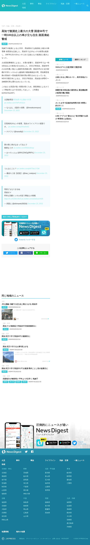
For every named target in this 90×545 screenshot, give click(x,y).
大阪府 (4, 509)
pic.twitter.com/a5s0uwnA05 (32, 199)
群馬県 (25, 480)
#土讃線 (23, 100)
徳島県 (6, 382)
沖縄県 (69, 527)
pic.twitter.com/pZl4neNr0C (18, 127)
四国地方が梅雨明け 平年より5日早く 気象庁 (20, 379)
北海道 (4, 473)
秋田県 (4, 487)
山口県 (25, 516)
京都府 (4, 506)
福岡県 (69, 502)
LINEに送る (43, 253)
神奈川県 (26, 494)
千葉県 (25, 487)
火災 (24, 4)
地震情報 (5, 532)
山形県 (4, 490)
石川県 (47, 480)
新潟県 (47, 473)
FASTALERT (65, 538)
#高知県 (16, 100)
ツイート (12, 253)
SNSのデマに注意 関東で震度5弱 (68, 67)
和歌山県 (5, 520)
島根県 (25, 506)
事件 (32, 4)
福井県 (47, 483)
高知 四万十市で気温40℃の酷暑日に (16, 336)
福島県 (4, 494)
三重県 (69, 483)
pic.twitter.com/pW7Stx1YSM (28, 169)
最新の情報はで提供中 (15, 217)
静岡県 (69, 476)
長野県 (47, 490)
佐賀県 (69, 506)
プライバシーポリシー (32, 538)
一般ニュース (79, 4)
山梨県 (47, 487)
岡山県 (25, 509)
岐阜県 (69, 473)
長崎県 (69, 509)
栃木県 (25, 476)
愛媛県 (18, 382)
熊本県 (69, 513)
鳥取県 (25, 502)
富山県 (47, 476)
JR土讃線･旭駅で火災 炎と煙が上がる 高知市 (19, 304)
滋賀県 (4, 502)
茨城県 (25, 473)
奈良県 (4, 516)
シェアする (27, 253)
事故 (39, 4)
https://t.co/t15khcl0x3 (12, 199)
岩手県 (4, 480)
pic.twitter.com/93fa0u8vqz (24, 148)
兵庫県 (4, 513)
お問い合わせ (56, 538)
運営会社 (22, 538)
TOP (3, 26)
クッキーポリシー (45, 538)
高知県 (18, 26)
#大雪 (28, 100)
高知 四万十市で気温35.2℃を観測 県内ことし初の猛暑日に (25, 368)
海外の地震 (20, 532)
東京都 (25, 490)
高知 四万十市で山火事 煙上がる (15, 346)
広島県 (25, 513)
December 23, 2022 (12, 110)
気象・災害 (65, 4)
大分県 (69, 516)
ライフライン (51, 4)
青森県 (4, 476)
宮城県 (4, 483)
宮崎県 (69, 520)
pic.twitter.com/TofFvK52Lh (14, 103)
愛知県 (69, 480)
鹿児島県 (70, 523)
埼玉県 (58, 109)
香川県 (12, 382)
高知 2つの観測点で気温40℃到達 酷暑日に (19, 326)
